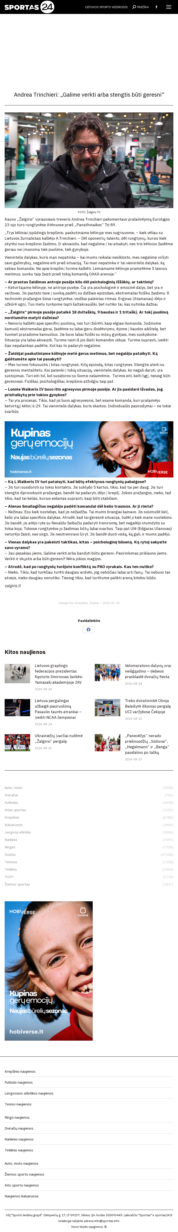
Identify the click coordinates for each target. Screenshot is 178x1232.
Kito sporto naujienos (22, 1185)
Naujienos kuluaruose (21, 1196)
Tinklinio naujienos (19, 1150)
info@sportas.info (106, 1221)
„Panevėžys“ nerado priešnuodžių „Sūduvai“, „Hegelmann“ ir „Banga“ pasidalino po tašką (147, 744)
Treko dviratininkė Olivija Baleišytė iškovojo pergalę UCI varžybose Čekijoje (148, 706)
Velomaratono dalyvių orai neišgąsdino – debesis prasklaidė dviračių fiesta (148, 671)
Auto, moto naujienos (21, 1163)
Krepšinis (81, 603)
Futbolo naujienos (19, 1082)
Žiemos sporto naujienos (24, 1174)
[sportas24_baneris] (49, 1039)
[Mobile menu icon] (168, 7)
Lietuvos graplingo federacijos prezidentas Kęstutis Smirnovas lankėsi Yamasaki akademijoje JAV (58, 674)
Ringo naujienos (17, 1117)
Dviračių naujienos (19, 1128)
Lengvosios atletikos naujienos (29, 1093)
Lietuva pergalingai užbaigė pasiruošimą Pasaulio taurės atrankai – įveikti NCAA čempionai (58, 709)
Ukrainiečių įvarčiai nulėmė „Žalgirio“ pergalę (59, 738)
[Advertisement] (89, 48)
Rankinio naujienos (19, 1139)
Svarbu (94, 603)
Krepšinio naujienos (20, 1071)
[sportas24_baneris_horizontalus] (89, 476)
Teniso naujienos (18, 1104)
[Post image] (17, 673)
